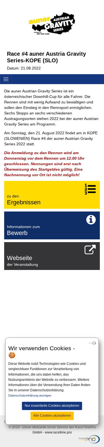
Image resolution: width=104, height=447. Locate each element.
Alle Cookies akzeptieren (52, 415)
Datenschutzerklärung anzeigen (29, 395)
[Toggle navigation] (6, 79)
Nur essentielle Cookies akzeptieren (52, 406)
